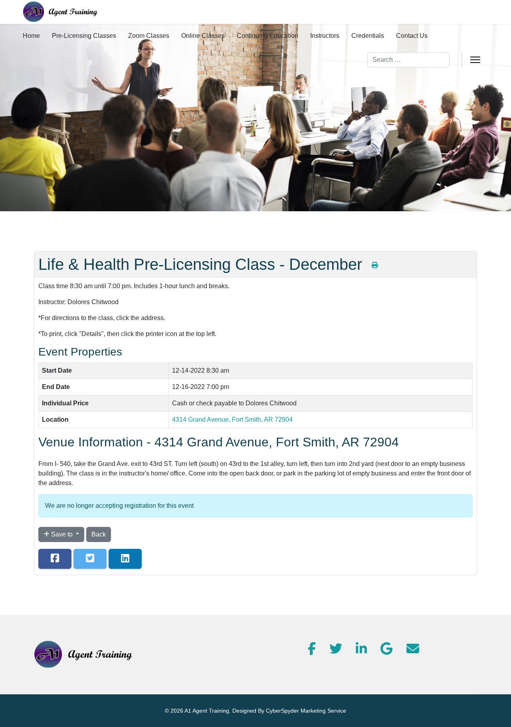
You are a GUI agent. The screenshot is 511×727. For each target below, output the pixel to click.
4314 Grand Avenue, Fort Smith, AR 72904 (232, 419)
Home (31, 35)
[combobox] (408, 59)
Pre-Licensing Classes (84, 35)
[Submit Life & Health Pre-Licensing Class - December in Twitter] (90, 559)
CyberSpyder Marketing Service (306, 710)
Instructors (324, 35)
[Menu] (475, 60)
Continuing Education (267, 35)
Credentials (367, 35)
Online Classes (203, 35)
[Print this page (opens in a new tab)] (375, 265)
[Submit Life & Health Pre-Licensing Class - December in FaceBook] (54, 559)
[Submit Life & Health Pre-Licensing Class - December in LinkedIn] (125, 559)
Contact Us (412, 35)
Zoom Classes (148, 35)
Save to (62, 534)
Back (98, 534)
